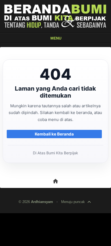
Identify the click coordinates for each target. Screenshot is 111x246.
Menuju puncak (76, 202)
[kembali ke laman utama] (55, 16)
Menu (55, 38)
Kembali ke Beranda (54, 134)
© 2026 (36, 202)
